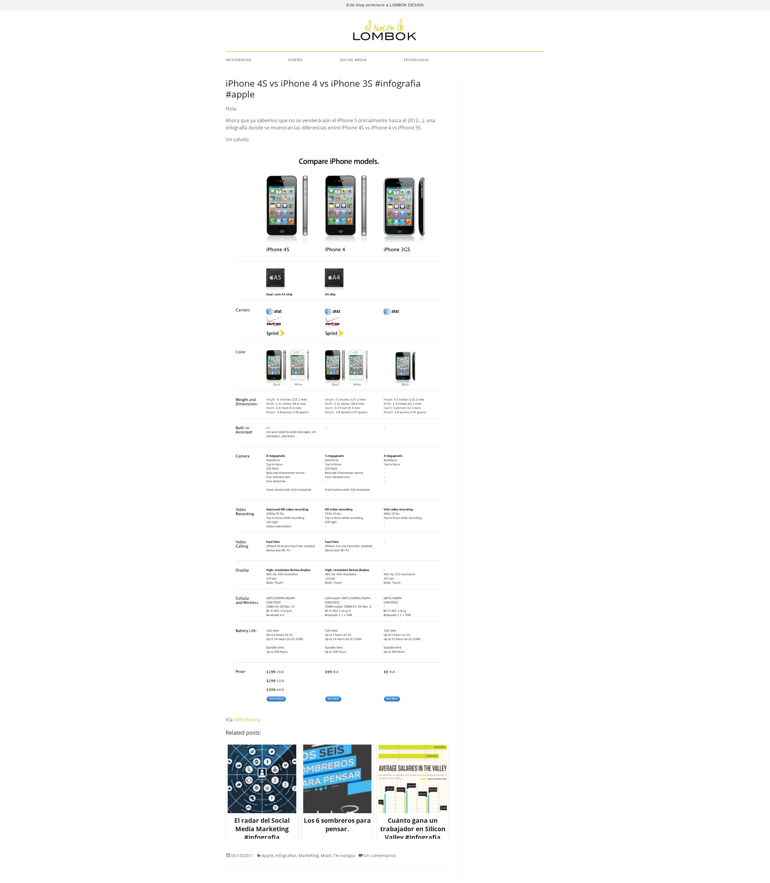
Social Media (353, 60)
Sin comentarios (379, 855)
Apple (267, 855)
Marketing (308, 855)
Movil (326, 855)
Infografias (238, 60)
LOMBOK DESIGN (407, 5)
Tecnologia (344, 855)
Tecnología (416, 60)
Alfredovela (247, 719)
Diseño (295, 60)
